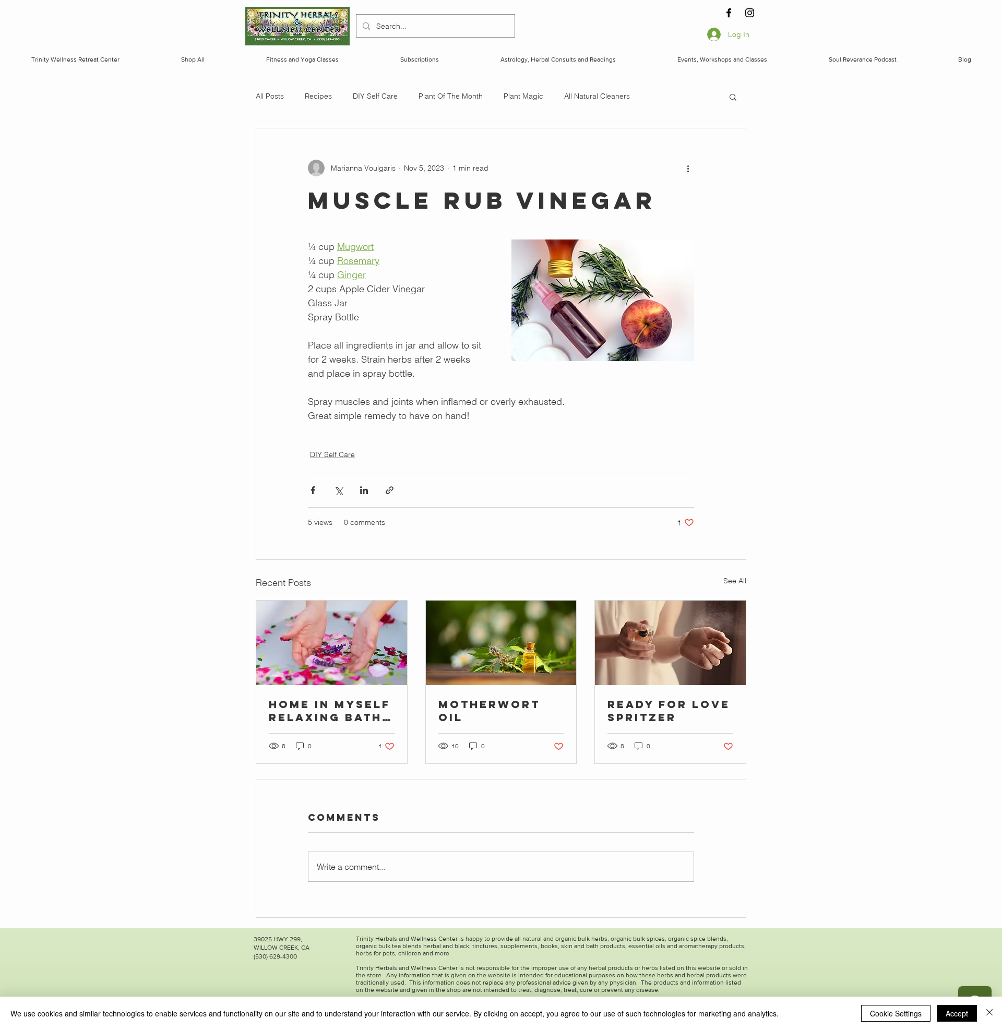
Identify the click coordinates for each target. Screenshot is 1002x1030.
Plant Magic (523, 96)
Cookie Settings (896, 1013)
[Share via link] (390, 490)
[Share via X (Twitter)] (338, 490)
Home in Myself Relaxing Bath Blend (329, 711)
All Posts (270, 96)
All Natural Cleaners (597, 96)
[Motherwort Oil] (501, 643)
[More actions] (688, 168)
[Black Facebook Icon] (729, 13)
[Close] (989, 1013)
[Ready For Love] (670, 643)
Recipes (318, 96)
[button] (733, 96)
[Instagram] (750, 13)
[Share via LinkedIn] (364, 490)
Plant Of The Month (451, 96)
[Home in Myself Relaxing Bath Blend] (331, 643)
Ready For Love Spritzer (668, 711)
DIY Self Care (375, 96)
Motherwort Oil (489, 711)
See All (734, 580)
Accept (957, 1013)
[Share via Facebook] (313, 490)
